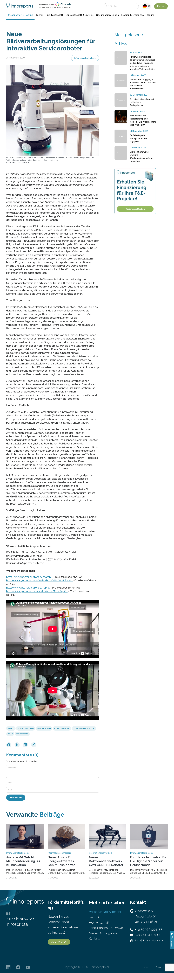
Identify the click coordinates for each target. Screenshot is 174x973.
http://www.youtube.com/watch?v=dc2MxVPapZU (37, 591)
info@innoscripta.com (150, 940)
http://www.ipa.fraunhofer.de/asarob (28, 576)
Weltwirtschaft (99, 922)
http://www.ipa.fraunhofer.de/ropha (28, 587)
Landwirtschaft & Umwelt (107, 928)
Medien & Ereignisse (103, 933)
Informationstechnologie (85, 58)
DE (148, 6)
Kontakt (161, 6)
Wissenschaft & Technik (105, 912)
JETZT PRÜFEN (58, 942)
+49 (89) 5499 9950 (148, 935)
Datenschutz (162, 967)
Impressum (146, 967)
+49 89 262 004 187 (148, 929)
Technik (94, 917)
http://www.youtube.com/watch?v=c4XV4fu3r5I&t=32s (39, 580)
